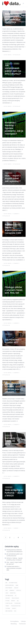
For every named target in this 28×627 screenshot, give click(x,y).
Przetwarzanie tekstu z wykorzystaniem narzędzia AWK (14, 229)
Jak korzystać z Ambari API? (13, 341)
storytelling (9, 603)
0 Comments (16, 213)
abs (6, 582)
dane (17, 585)
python (7, 600)
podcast (8, 598)
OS (15, 595)
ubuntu (14, 608)
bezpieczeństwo (10, 585)
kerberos (12, 590)
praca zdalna (15, 598)
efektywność (9, 587)
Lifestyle (23, 621)
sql (18, 600)
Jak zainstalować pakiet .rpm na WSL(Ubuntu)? (13, 69)
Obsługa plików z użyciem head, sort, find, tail (14, 290)
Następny (22, 537)
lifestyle (18, 590)
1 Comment (15, 528)
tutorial (8, 608)
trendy (7, 605)
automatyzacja (13, 582)
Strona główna (14, 621)
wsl (15, 611)
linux (7, 592)
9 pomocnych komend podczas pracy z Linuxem (14, 388)
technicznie (17, 603)
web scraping (9, 611)
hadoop (16, 587)
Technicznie (9, 63)
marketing (13, 592)
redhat (13, 600)
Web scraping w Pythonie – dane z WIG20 (14, 492)
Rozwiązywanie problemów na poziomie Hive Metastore (13, 18)
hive (7, 590)
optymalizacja (9, 595)
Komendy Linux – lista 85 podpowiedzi (13, 441)
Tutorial (16, 63)
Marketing (14, 624)
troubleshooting (15, 605)
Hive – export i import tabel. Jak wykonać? (13, 178)
